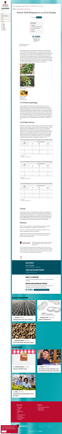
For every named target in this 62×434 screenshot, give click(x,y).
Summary (33, 25)
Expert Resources (4, 15)
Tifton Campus (41, 408)
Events (2, 19)
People (2, 17)
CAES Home (19, 407)
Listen (4, 30)
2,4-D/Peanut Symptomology (36, 26)
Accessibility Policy (21, 417)
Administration (20, 411)
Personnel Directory (21, 414)
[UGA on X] (37, 431)
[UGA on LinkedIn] (41, 431)
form (14, 428)
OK (4, 431)
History (18, 409)
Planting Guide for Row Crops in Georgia (23, 319)
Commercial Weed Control (21, 9)
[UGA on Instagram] (38, 431)
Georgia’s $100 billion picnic (20, 369)
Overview (19, 408)
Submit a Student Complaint (50, 427)
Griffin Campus (41, 409)
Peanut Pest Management (44, 319)
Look (4, 26)
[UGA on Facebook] (35, 431)
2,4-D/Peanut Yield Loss (35, 28)
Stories (2, 13)
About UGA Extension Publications (41, 289)
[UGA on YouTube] (40, 431)
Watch (4, 28)
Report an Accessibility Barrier (51, 425)
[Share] (21, 256)
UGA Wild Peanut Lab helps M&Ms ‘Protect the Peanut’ (23, 395)
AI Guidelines (20, 419)
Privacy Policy (20, 416)
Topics (23, 6)
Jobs (18, 412)
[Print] (21, 258)
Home (14, 6)
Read (4, 24)
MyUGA (31, 427)
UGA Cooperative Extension (43, 407)
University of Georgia (22, 426)
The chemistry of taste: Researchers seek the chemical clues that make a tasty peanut (48, 370)
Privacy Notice (8, 427)
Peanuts (26, 6)
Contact (2, 21)
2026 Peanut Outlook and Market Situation (23, 342)
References (33, 31)
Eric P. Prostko (24, 45)
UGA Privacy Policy (41, 427)
